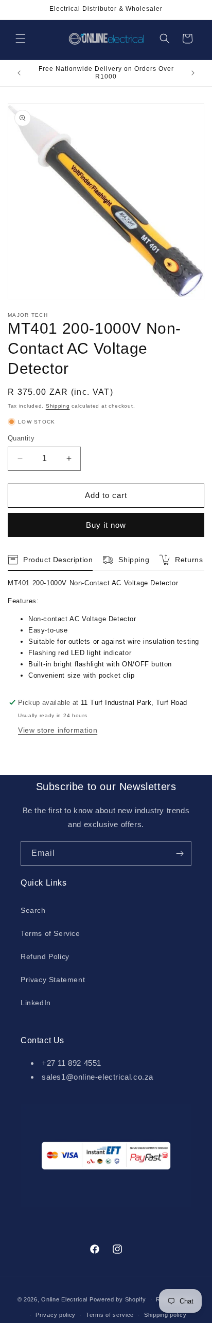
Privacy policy (56, 1315)
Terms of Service (50, 933)
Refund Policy (45, 956)
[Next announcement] (193, 73)
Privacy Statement (53, 979)
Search (33, 910)
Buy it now (106, 525)
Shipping (58, 406)
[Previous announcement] (19, 73)
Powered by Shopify (118, 1299)
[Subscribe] (179, 853)
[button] (20, 38)
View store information (57, 730)
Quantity (21, 438)
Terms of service (110, 1315)
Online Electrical (64, 1299)
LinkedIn (36, 1003)
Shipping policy (165, 1315)
